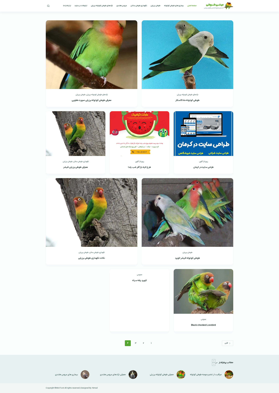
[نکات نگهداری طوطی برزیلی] (91, 212)
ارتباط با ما (67, 6)
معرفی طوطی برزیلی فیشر (75, 167)
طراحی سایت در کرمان (203, 167)
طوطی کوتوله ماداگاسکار (187, 100)
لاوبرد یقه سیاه (139, 280)
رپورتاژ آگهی (203, 161)
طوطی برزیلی (155, 6)
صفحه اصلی (191, 6)
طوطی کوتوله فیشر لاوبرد (187, 258)
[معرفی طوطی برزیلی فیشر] (75, 133)
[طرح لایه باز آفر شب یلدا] (139, 133)
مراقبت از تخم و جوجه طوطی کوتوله (206, 374)
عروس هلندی (121, 6)
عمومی (203, 319)
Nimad (95, 388)
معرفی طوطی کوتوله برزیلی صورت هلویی (91, 100)
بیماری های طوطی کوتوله (174, 6)
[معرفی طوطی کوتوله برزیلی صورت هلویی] (91, 54)
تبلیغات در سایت (81, 6)
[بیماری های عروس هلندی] (85, 374)
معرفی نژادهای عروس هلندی (113, 374)
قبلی (226, 343)
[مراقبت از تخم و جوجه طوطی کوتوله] (229, 374)
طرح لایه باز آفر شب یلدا (139, 167)
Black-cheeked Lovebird (203, 325)
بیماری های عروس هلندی (66, 374)
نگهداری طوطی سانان (138, 6)
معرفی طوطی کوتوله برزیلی (162, 374)
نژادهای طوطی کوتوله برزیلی (102, 6)
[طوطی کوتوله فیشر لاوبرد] (187, 212)
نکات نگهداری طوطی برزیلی (91, 258)
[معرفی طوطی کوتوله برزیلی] (181, 374)
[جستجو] (48, 6)
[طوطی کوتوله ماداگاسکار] (187, 54)
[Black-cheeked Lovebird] (203, 291)
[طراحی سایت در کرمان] (203, 133)
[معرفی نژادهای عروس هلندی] (133, 374)
